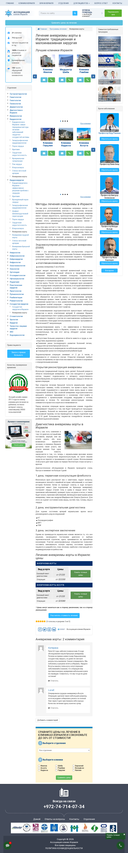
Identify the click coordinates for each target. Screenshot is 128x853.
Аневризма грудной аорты (20, 236)
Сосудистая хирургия (19, 304)
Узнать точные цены (80, 573)
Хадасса (44, 770)
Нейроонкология (17, 256)
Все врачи (109, 271)
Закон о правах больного (19, 353)
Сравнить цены (64, 777)
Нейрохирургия (16, 259)
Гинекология (15, 104)
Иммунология (16, 116)
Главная (10, 3)
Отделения (63, 3)
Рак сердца (17, 164)
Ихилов (44, 766)
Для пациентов (81, 3)
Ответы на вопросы (55, 819)
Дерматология (16, 107)
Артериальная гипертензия (18, 159)
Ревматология (16, 301)
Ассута (44, 768)
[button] (64, 563)
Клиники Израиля (27, 3)
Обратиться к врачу (109, 139)
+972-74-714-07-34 (64, 806)
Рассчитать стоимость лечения (64, 615)
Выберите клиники (53, 759)
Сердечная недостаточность (19, 154)
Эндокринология (17, 335)
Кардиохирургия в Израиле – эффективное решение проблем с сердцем (20, 188)
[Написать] (44, 79)
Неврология (15, 253)
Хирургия (14, 323)
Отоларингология (17, 275)
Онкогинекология (17, 266)
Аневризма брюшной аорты (21, 247)
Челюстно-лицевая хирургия (18, 327)
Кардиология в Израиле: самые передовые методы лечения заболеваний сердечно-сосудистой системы (20, 129)
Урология (14, 320)
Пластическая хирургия (16, 286)
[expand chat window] (120, 787)
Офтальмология (17, 279)
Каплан (78, 770)
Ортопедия (14, 272)
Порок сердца (18, 146)
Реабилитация (16, 297)
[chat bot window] (100, 818)
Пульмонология (17, 294)
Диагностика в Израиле (16, 111)
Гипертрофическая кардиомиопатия (20, 141)
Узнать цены (18, 445)
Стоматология (16, 316)
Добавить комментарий (47, 720)
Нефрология (15, 262)
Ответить (54, 681)
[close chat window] (123, 787)
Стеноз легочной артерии (19, 172)
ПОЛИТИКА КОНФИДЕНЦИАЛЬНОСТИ (64, 848)
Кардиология (15, 119)
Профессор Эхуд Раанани (109, 133)
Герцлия (61, 770)
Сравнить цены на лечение (64, 23)
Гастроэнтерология (18, 94)
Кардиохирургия (17, 180)
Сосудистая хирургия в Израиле (20, 308)
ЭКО (11, 332)
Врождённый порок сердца (20, 201)
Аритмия (16, 149)
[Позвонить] (51, 79)
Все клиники (85, 123)
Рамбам (61, 768)
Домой (36, 819)
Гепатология (15, 100)
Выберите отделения (54, 743)
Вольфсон (79, 768)
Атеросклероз (18, 167)
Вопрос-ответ (101, 3)
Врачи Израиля (46, 3)
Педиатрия (14, 282)
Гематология (15, 97)
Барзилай (79, 766)
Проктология (15, 291)
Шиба (60, 766)
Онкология (14, 269)
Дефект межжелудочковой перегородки (20, 213)
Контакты (117, 3)
